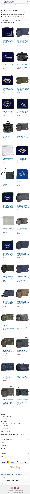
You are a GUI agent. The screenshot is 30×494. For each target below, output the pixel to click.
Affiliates (3, 453)
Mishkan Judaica (7, 416)
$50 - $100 (21, 423)
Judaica (5, 418)
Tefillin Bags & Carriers (14, 7)
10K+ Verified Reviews (6, 439)
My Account (4, 448)
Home (2, 7)
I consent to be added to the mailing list (11, 480)
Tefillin (7, 7)
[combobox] (15, 4)
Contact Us (4, 445)
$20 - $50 (13, 423)
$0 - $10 (5, 423)
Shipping (3, 442)
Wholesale (4, 451)
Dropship (3, 456)
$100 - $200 (6, 425)
